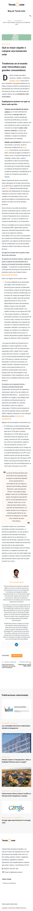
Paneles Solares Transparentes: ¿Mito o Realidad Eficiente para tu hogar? (16, 760)
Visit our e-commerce (9, 883)
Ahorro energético (7, 817)
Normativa (14, 723)
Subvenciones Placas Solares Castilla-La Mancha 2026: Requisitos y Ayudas (16, 794)
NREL (7, 188)
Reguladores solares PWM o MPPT (24, 664)
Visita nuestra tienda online (10, 904)
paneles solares (16, 791)
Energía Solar (6, 44)
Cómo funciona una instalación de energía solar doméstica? (9, 664)
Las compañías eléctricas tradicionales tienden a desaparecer (16, 727)
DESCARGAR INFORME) (10, 275)
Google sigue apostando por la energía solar (16, 821)
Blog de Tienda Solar (16, 11)
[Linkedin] (16, 644)
